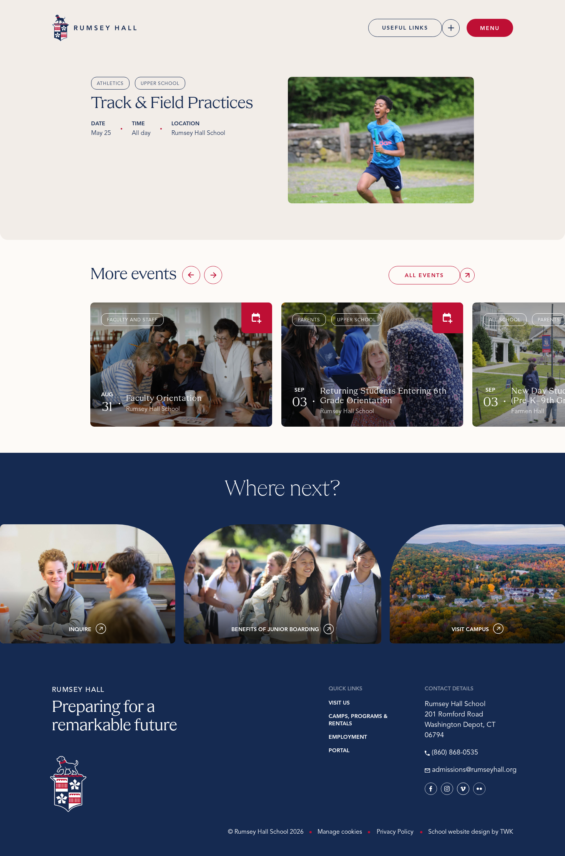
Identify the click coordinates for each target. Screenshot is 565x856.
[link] (87, 583)
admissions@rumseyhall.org (472, 770)
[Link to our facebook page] (431, 789)
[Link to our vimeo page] (463, 789)
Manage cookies (339, 832)
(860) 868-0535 (455, 753)
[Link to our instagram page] (447, 789)
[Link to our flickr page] (479, 789)
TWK (506, 832)
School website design (459, 832)
